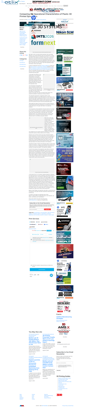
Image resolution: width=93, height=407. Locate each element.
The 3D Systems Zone (62, 383)
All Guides (60, 389)
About (55, 5)
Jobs (50, 5)
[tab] (32, 222)
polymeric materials (44, 214)
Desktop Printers (48, 358)
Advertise (35, 3)
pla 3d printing (36, 214)
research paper (51, 214)
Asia (47, 334)
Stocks (52, 334)
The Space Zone (61, 387)
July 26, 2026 (45, 378)
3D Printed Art (22, 62)
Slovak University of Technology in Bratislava (38, 66)
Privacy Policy (65, 405)
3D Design (21, 60)
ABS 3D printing (51, 212)
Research (33, 5)
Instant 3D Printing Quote (43, 3)
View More (22, 47)
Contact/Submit (60, 5)
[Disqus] (42, 292)
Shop (52, 5)
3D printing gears (44, 212)
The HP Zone (60, 385)
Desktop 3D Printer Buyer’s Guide (64, 378)
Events (21, 396)
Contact (33, 399)
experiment (44, 213)
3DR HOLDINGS (45, 405)
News (27, 5)
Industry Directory (47, 397)
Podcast (33, 394)
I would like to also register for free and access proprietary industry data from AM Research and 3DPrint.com (64, 366)
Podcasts (37, 5)
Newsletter (46, 5)
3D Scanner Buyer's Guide (63, 379)
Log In (20, 1)
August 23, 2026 (32, 353)
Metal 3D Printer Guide (62, 380)
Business (49, 334)
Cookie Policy (70, 405)
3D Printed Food (23, 64)
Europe (33, 336)
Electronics (34, 357)
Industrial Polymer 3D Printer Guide (64, 381)
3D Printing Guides (63, 376)
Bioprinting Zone (61, 386)
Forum (33, 396)
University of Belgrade (45, 65)
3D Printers (31, 334)
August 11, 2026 (32, 380)
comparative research (37, 213)
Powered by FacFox (32, 228)
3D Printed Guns (23, 66)
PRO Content (29, 3)
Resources (41, 5)
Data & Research (22, 3)
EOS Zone (60, 382)
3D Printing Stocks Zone (62, 388)
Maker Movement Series (50, 359)
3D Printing (35, 334)
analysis (30, 213)
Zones (29, 5)
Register (23, 1)
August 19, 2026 (46, 350)
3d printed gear (37, 212)
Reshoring (37, 357)
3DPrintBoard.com (33, 199)
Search (66, 5)
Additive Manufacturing (48, 395)
